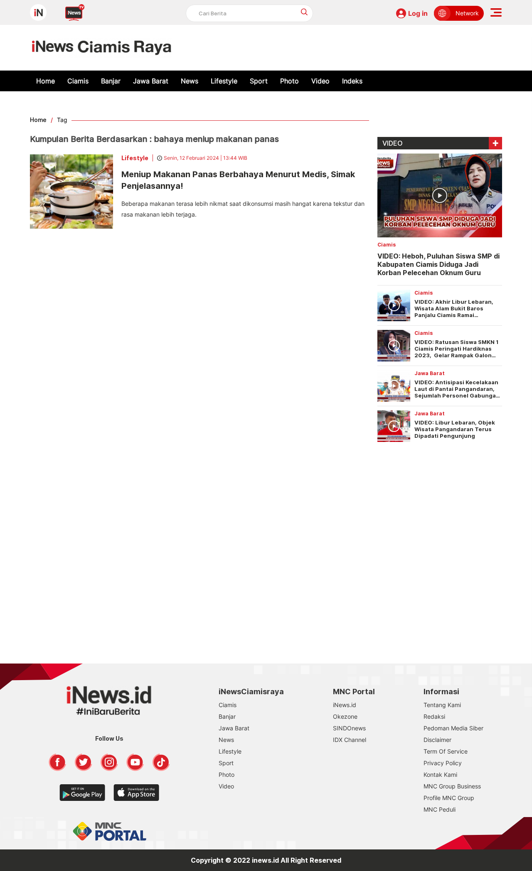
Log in (418, 13)
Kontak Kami (440, 774)
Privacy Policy (443, 762)
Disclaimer (437, 739)
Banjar (111, 81)
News (189, 81)
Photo (289, 81)
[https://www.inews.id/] (101, 47)
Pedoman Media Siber (453, 728)
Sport (259, 81)
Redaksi (434, 716)
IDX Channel (349, 739)
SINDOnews (349, 728)
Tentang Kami (442, 704)
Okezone (345, 716)
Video (320, 81)
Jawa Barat (150, 81)
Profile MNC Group (449, 797)
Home (45, 81)
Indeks (352, 81)
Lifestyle (224, 81)
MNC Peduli (440, 809)
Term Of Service (446, 751)
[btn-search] (304, 12)
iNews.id (344, 704)
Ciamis (78, 81)
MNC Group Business (452, 786)
